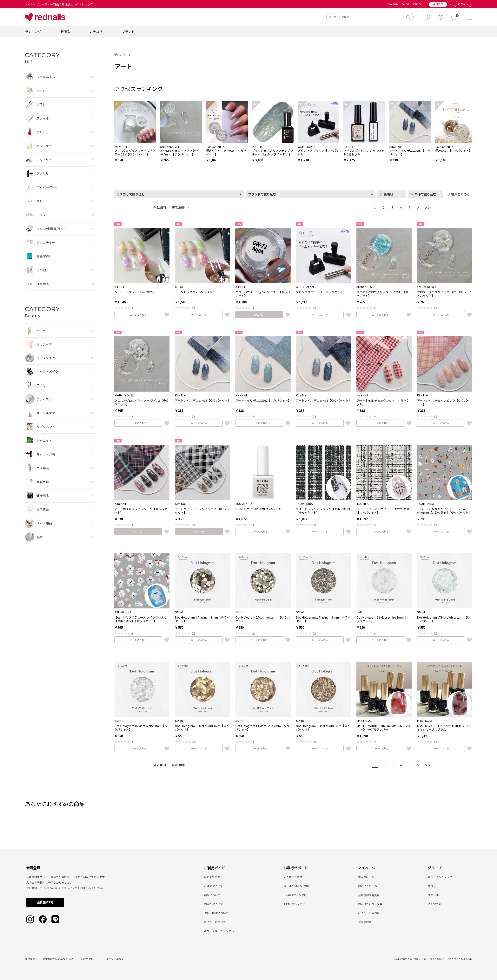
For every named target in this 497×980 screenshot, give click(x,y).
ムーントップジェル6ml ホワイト (136, 292)
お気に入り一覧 (367, 886)
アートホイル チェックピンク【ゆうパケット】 (443, 402)
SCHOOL (416, 4)
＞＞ (427, 207)
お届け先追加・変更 (370, 904)
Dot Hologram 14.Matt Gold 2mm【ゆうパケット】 (262, 727)
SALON (405, 4)
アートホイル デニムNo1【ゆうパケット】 (323, 400)
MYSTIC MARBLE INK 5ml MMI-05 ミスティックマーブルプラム (444, 727)
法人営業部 (434, 904)
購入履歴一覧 (366, 877)
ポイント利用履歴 (369, 913)
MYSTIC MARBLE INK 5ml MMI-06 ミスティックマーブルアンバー (383, 727)
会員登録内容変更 (369, 895)
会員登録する (45, 902)
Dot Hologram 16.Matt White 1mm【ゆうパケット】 (140, 727)
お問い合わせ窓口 (294, 904)
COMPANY (393, 4)
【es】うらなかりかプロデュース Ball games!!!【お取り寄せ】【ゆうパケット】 (444, 511)
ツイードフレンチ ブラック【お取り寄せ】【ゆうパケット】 (323, 511)
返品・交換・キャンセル (219, 931)
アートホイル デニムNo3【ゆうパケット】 (202, 400)
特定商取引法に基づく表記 (58, 959)
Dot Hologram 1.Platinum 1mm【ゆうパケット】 (323, 619)
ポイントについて (215, 922)
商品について (212, 895)
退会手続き (365, 922)
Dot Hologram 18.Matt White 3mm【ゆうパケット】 (382, 619)
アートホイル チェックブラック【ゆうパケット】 (201, 511)
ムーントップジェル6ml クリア (195, 292)
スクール (433, 895)
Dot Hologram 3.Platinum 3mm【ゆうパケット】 (202, 619)
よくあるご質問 (292, 877)
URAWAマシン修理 (295, 895)
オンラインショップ (440, 877)
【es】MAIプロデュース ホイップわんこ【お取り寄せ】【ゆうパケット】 (140, 619)
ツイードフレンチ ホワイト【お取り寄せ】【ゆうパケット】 (383, 511)
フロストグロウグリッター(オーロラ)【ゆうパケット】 (444, 294)
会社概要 (30, 959)
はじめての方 (212, 877)
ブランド (128, 31)
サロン (432, 886)
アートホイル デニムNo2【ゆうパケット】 (262, 400)
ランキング (33, 31)
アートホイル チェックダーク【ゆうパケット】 (140, 511)
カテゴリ (96, 31)
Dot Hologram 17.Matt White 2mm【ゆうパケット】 (443, 619)
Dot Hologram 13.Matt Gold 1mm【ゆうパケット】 (323, 727)
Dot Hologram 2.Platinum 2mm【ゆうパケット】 (262, 619)
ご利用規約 (87, 959)
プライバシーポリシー (113, 959)
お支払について (213, 904)
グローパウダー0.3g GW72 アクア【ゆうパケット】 (262, 294)
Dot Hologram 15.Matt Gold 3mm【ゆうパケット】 (202, 727)
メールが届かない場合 (297, 886)
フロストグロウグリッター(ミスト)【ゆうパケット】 (383, 294)
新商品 (65, 31)
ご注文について (213, 886)
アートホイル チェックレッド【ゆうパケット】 (382, 402)
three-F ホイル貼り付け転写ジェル (258, 509)
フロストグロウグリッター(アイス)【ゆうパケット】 (141, 402)
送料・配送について (216, 913)
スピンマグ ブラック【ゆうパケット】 (321, 292)
